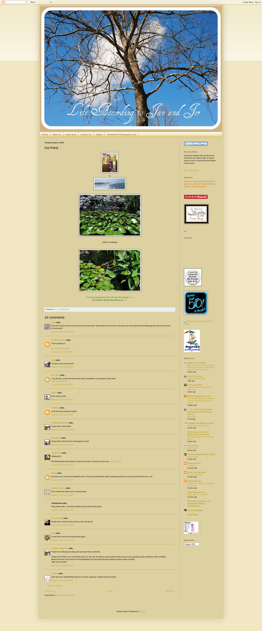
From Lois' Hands (194, 376)
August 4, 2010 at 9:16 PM (62, 565)
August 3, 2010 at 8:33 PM (62, 367)
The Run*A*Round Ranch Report (201, 454)
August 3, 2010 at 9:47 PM (62, 415)
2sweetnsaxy (57, 518)
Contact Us (86, 134)
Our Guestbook (192, 171)
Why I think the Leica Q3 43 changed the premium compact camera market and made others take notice (201, 367)
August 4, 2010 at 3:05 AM (62, 465)
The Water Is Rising (194, 475)
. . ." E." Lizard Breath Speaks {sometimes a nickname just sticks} (200, 411)
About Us (56, 134)
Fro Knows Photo (194, 385)
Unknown (55, 408)
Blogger (142, 611)
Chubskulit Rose (58, 340)
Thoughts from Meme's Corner (200, 423)
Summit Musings (194, 481)
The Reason (191, 466)
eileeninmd (56, 438)
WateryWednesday (59, 381)
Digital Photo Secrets (196, 492)
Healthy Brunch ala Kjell (196, 378)
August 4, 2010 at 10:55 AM (62, 525)
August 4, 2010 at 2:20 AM (62, 445)
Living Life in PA (194, 463)
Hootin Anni (56, 453)
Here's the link (115, 461)
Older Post (170, 591)
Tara (53, 533)
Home (45, 134)
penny (54, 473)
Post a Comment (55, 586)
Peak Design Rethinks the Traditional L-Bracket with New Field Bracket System (200, 401)
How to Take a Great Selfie (197, 495)
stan (53, 360)
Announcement (192, 457)
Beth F (54, 393)
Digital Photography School (199, 396)
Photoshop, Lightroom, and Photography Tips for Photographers (198, 503)
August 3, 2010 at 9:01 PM (62, 385)
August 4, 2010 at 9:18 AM (62, 510)
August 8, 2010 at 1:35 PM (62, 580)
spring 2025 (191, 417)
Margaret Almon (58, 488)
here (131, 297)
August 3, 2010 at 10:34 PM (62, 430)
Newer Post (50, 591)
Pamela (54, 573)
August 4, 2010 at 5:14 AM (62, 495)
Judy (53, 322)
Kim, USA (55, 375)
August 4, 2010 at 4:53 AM (62, 480)
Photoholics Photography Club (121, 134)
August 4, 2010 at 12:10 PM (62, 540)
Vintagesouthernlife (59, 423)
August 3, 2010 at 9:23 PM (62, 400)
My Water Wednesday (60, 348)
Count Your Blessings (196, 472)
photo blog (71, 134)
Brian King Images (195, 510)
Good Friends (192, 448)
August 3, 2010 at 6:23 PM (62, 332)
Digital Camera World (196, 363)
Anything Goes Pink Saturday (198, 425)
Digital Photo (192, 515)
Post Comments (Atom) (65, 595)
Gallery (99, 134)
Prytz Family (192, 446)
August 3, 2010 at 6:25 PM (62, 352)
